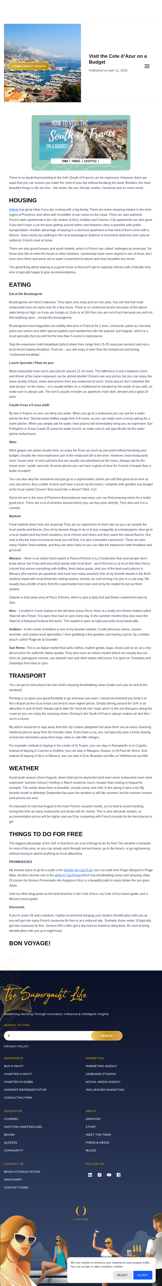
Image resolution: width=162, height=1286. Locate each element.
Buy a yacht (14, 1066)
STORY (91, 1127)
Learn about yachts (28, 66)
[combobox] (63, 1035)
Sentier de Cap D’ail (78, 870)
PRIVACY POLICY (16, 1046)
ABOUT (91, 1111)
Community (13, 1150)
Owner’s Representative (25, 1090)
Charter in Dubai (18, 1082)
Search (107, 1036)
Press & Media (97, 1142)
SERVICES (93, 1119)
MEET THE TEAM (98, 1134)
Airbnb (14, 209)
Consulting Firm (18, 1097)
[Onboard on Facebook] (118, 1175)
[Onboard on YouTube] (109, 1175)
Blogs (91, 1150)
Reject (122, 1275)
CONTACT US (13, 1164)
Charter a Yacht (18, 1074)
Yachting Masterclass (23, 1127)
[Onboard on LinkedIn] (90, 1175)
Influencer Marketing (105, 1090)
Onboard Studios (101, 1074)
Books (9, 1134)
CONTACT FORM (16, 1187)
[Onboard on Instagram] (99, 1175)
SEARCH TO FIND (17, 1025)
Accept (142, 1275)
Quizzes (10, 1142)
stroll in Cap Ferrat (68, 875)
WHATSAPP (13, 1179)
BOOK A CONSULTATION (22, 1171)
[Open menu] (147, 66)
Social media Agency (103, 1082)
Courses (11, 1119)
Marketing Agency (101, 1066)
